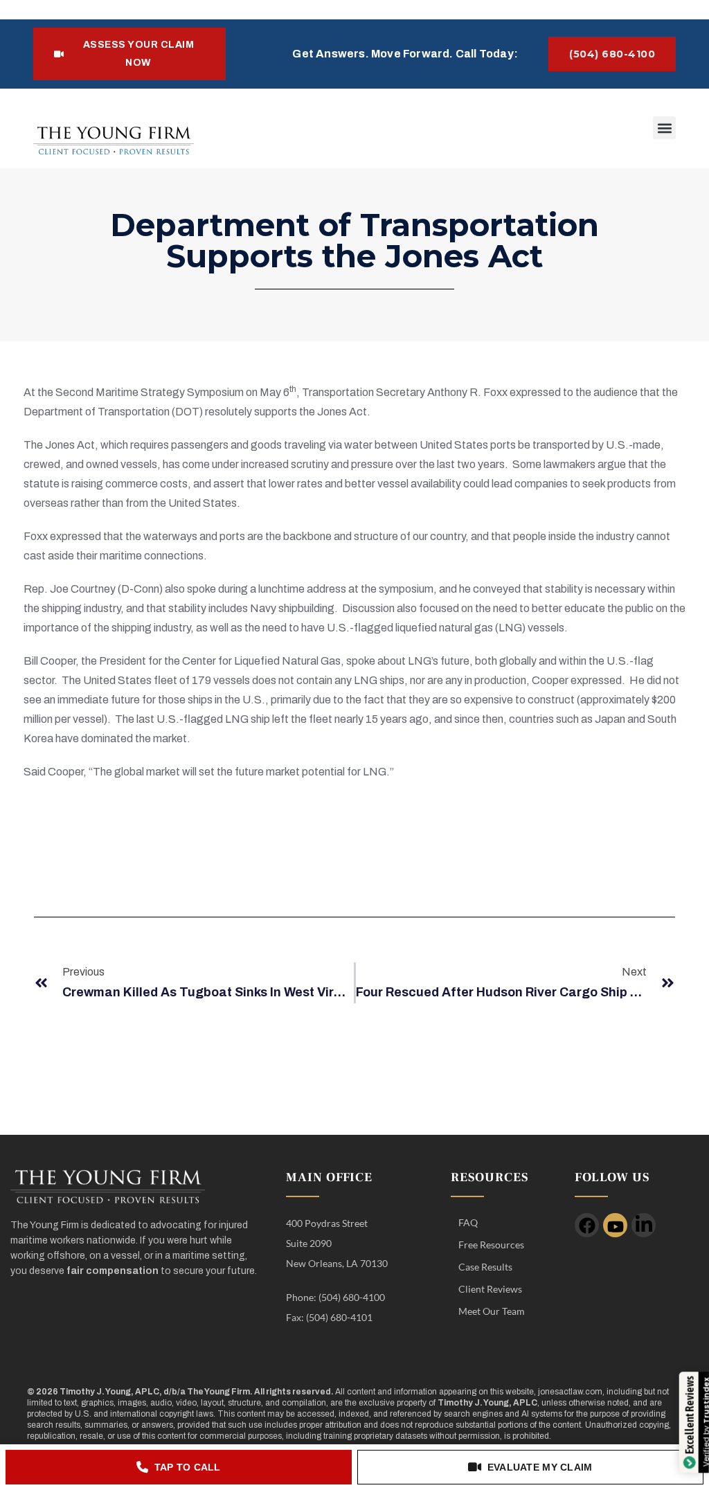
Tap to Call (187, 1467)
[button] (664, 127)
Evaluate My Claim (540, 1467)
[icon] (587, 1225)
